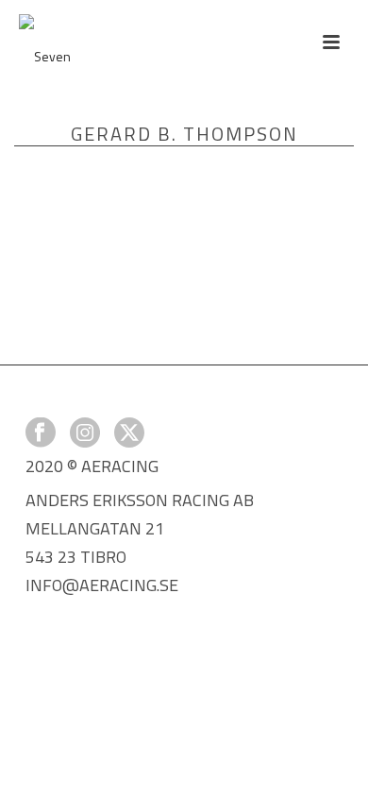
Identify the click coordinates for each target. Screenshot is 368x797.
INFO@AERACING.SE (101, 585)
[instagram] (85, 433)
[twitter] (129, 433)
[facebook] (40, 433)
